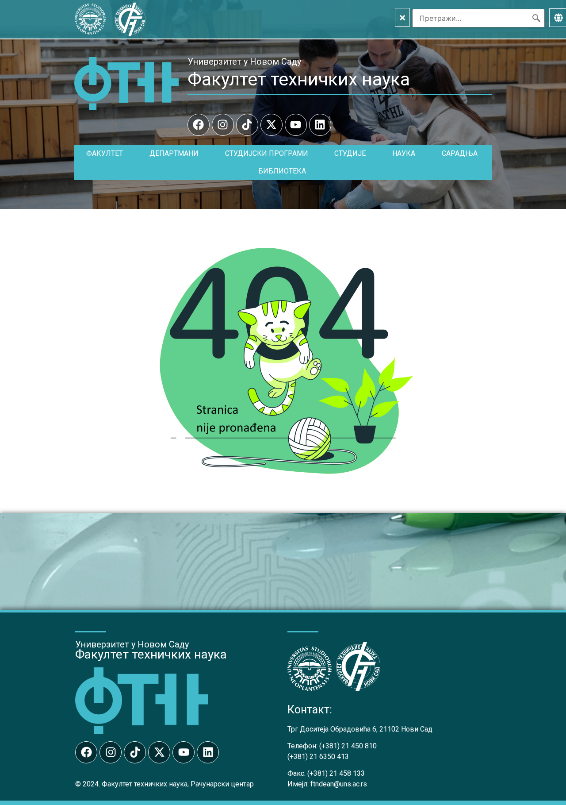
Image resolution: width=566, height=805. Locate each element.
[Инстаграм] (223, 125)
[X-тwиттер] (271, 125)
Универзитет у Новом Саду (244, 61)
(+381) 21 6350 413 (318, 756)
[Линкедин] (320, 125)
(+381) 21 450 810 (348, 746)
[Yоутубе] (296, 125)
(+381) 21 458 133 (336, 773)
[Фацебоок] (198, 125)
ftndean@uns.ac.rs (338, 784)
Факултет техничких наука (298, 79)
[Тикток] (247, 125)
